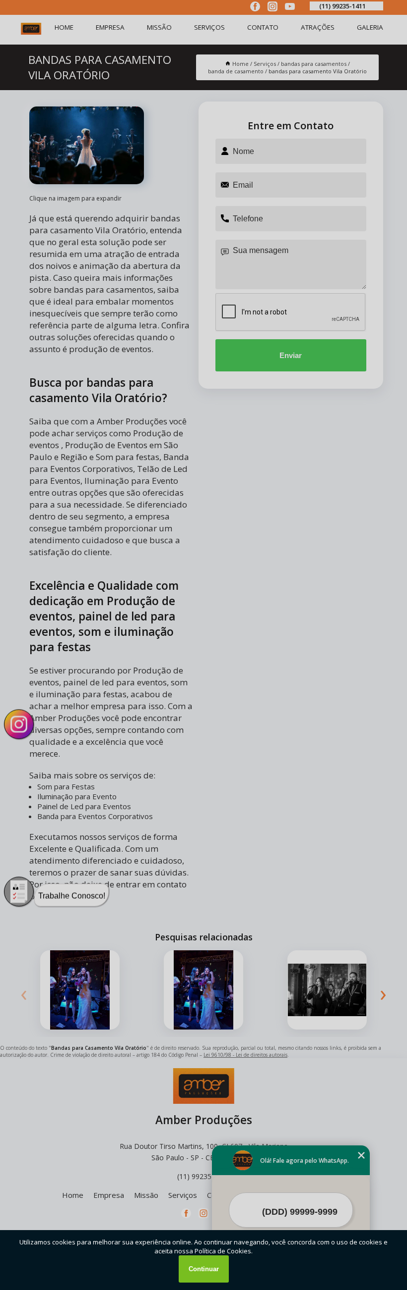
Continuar (204, 1269)
